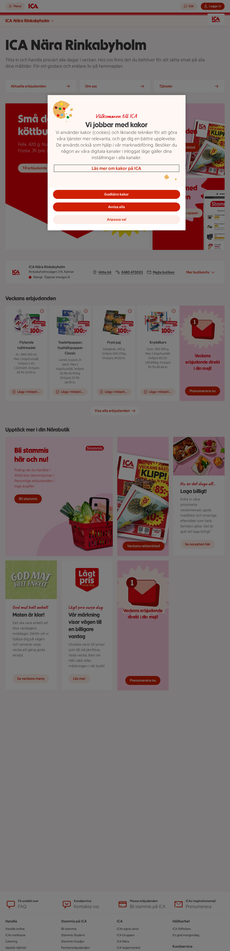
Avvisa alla (116, 207)
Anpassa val (116, 219)
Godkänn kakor (116, 194)
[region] (117, 162)
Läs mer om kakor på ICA (116, 168)
